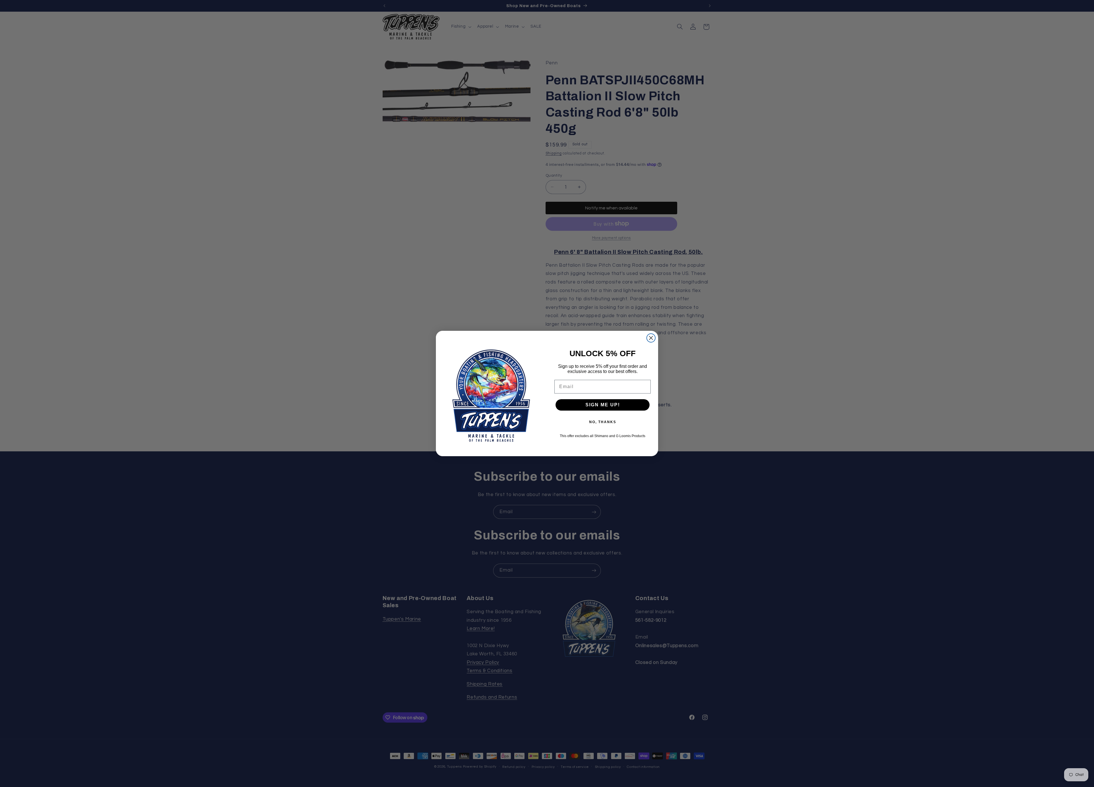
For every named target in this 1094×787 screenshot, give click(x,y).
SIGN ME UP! (602, 404)
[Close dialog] (651, 338)
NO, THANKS (602, 422)
